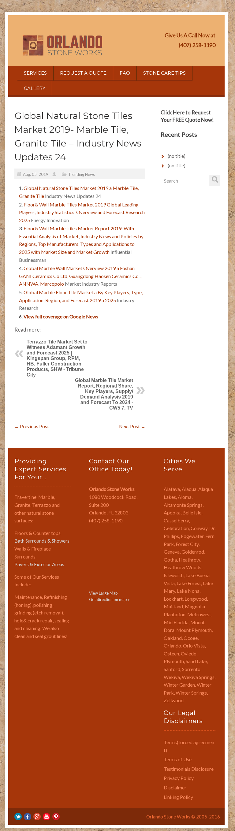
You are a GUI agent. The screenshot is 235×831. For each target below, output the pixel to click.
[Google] (37, 816)
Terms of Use (178, 759)
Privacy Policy (179, 778)
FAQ (125, 73)
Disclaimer (175, 787)
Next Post (132, 426)
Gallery (34, 88)
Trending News (81, 174)
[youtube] (46, 816)
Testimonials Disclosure (189, 769)
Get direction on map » (109, 599)
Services (35, 73)
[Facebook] (27, 816)
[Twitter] (18, 816)
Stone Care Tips (164, 73)
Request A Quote (83, 73)
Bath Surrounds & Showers (41, 540)
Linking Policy (178, 797)
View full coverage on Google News (61, 316)
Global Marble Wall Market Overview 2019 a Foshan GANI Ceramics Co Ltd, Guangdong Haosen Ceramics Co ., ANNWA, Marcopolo (80, 276)
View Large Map (103, 593)
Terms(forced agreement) (189, 746)
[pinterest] (56, 816)
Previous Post (31, 426)
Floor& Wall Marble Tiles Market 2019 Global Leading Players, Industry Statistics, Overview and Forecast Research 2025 (82, 212)
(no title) (176, 156)
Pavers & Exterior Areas (39, 564)
